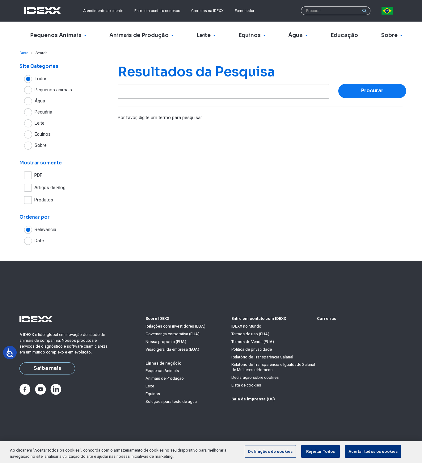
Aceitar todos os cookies (373, 451)
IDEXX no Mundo (246, 326)
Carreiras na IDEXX (207, 11)
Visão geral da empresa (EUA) (172, 349)
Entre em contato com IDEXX (258, 318)
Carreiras (326, 318)
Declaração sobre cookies (255, 377)
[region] (211, 452)
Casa (23, 53)
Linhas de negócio (163, 363)
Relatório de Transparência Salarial (262, 357)
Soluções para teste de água (171, 401)
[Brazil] (388, 11)
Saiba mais (47, 368)
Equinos (153, 393)
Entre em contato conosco (157, 11)
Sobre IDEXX (157, 318)
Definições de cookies (270, 451)
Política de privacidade (251, 349)
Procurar (372, 91)
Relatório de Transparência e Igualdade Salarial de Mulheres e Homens (273, 367)
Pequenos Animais (162, 370)
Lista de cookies (246, 385)
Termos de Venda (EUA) (252, 341)
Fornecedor (244, 11)
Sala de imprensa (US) (253, 399)
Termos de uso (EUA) (250, 334)
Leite (150, 386)
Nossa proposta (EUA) (166, 341)
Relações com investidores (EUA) (175, 326)
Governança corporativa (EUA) (173, 334)
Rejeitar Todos (320, 451)
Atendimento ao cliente (103, 11)
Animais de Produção (165, 378)
